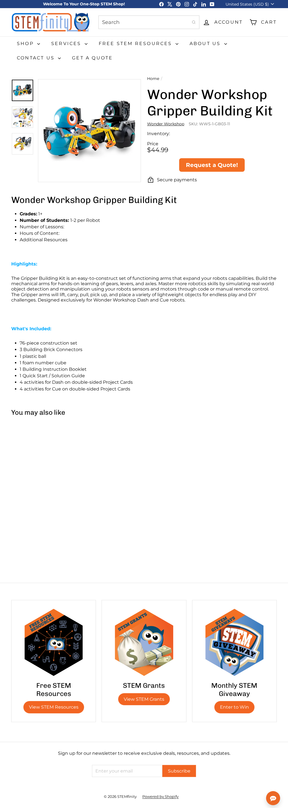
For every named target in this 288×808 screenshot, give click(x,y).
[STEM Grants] (143, 642)
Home (153, 78)
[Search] (193, 22)
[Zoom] (89, 130)
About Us (206, 43)
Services (67, 43)
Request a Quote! (212, 165)
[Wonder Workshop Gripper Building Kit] (33, 471)
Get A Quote (92, 58)
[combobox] (148, 22)
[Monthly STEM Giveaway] (234, 642)
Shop (26, 43)
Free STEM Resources (136, 43)
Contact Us (37, 58)
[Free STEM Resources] (53, 642)
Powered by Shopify (160, 796)
